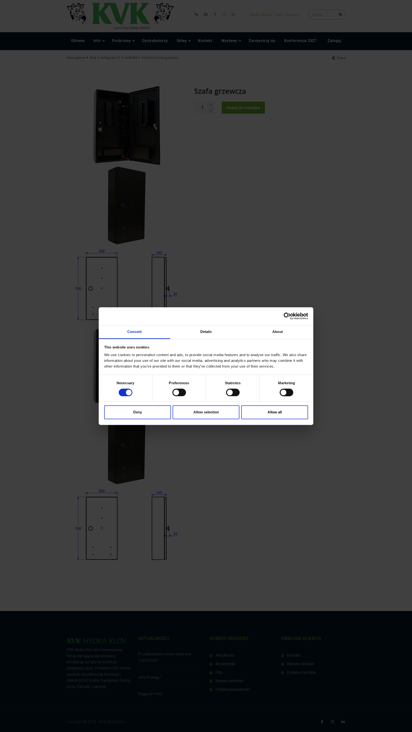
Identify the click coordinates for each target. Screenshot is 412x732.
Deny (137, 412)
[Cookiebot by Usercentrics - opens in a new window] (287, 316)
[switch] (179, 392)
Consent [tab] (134, 332)
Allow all (275, 412)
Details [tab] (206, 332)
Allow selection (206, 412)
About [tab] (277, 332)
